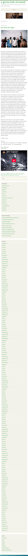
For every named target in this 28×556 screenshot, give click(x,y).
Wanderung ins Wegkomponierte (8, 229)
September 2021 (5, 362)
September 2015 (5, 508)
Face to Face (4, 195)
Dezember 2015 (5, 502)
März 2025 (4, 277)
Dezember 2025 (5, 259)
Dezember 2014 (5, 526)
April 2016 (4, 493)
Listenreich (4, 201)
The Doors (17, 175)
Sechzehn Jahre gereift (6, 221)
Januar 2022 (4, 354)
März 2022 (4, 350)
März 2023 (4, 326)
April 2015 (4, 518)
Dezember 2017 (5, 453)
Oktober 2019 (4, 409)
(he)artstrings (4, 187)
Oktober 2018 (4, 433)
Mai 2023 (3, 322)
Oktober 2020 (4, 384)
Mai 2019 (3, 419)
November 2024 (5, 285)
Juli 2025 (3, 269)
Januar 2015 (4, 524)
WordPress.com (24, 554)
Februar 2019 (4, 425)
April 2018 (4, 445)
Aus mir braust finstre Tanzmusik (8, 233)
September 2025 (5, 265)
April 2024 (4, 300)
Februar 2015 (4, 522)
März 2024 (4, 302)
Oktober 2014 (4, 530)
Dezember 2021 (5, 356)
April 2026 (4, 251)
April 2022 (4, 348)
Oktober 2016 (4, 481)
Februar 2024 (4, 304)
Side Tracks (4, 210)
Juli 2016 (3, 487)
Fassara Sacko (16, 174)
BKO (5, 174)
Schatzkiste (4, 208)
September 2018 (5, 435)
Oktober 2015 (4, 506)
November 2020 (5, 382)
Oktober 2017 (4, 457)
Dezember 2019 (5, 405)
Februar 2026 (4, 255)
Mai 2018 (3, 443)
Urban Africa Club (5, 548)
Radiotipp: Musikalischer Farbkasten (8, 231)
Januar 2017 (4, 475)
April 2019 (4, 421)
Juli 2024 (3, 293)
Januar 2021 (4, 378)
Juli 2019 (3, 415)
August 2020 (4, 388)
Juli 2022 (3, 342)
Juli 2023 (3, 318)
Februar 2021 (4, 376)
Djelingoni (7, 174)
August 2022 (4, 340)
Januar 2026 (4, 257)
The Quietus (4, 537)
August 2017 (4, 461)
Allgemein (8, 173)
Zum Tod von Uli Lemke (6, 235)
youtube (4, 148)
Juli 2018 (3, 439)
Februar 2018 (4, 449)
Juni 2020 (3, 392)
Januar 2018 (4, 451)
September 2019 (5, 411)
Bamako (2, 174)
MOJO (3, 539)
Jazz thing (3, 546)
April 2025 (4, 275)
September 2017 (5, 459)
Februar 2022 (4, 352)
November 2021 (5, 358)
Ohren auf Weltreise (5, 206)
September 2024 (5, 289)
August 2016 (4, 485)
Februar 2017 (4, 473)
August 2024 (4, 291)
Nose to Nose (4, 203)
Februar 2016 (4, 498)
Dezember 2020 (5, 380)
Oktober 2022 (4, 336)
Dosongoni (12, 174)
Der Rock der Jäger (7, 27)
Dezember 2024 (5, 283)
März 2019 (4, 423)
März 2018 (4, 447)
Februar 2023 (4, 328)
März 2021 (4, 374)
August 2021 (4, 364)
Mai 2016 (3, 491)
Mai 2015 (3, 516)
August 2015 (4, 510)
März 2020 (4, 399)
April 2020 (4, 397)
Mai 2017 (3, 467)
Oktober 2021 (4, 360)
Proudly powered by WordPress (6, 554)
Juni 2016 (3, 489)
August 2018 (4, 437)
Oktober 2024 (4, 287)
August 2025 (4, 267)
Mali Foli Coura (7, 175)
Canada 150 (4, 191)
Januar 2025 (4, 281)
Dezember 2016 (5, 477)
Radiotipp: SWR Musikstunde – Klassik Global (10, 217)
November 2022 (5, 334)
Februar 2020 (4, 401)
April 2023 (4, 324)
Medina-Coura (12, 175)
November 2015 (5, 504)
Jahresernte (4, 199)
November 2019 (5, 407)
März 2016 (4, 496)
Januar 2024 (4, 306)
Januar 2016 (4, 500)
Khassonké (21, 174)
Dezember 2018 (5, 429)
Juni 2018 (3, 441)
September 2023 (5, 314)
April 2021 (4, 372)
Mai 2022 (3, 346)
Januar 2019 (4, 427)
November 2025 (5, 261)
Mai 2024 (3, 298)
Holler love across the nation (7, 197)
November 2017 (5, 455)
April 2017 (4, 469)
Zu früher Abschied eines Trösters (8, 223)
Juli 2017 (3, 463)
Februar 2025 (4, 279)
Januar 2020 (4, 403)
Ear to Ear (12, 173)
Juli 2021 (3, 366)
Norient (3, 542)
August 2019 (4, 413)
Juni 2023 (3, 320)
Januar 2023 (4, 330)
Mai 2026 (3, 249)
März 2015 (4, 520)
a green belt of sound (13, 2)
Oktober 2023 (4, 312)
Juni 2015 (3, 514)
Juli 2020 (3, 390)
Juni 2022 (3, 344)
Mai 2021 (3, 370)
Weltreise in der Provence (6, 225)
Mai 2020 (3, 394)
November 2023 (5, 310)
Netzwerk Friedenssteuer (6, 550)
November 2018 (5, 431)
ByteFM (3, 544)
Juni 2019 (3, 417)
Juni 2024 (3, 296)
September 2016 (5, 483)
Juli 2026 (3, 245)
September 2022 (5, 338)
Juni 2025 (3, 271)
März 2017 (4, 471)
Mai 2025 (3, 273)
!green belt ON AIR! (5, 185)
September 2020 (5, 386)
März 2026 (4, 253)
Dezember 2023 (5, 308)
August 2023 (4, 316)
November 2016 (5, 479)
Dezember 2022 (5, 332)
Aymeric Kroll (21, 173)
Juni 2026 (3, 247)
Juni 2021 (3, 368)
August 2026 (4, 243)
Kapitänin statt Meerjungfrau (7, 227)
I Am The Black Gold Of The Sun (8, 219)
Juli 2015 (3, 512)
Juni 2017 (3, 465)
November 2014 (5, 528)
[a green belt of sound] (14, 18)
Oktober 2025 (4, 263)
